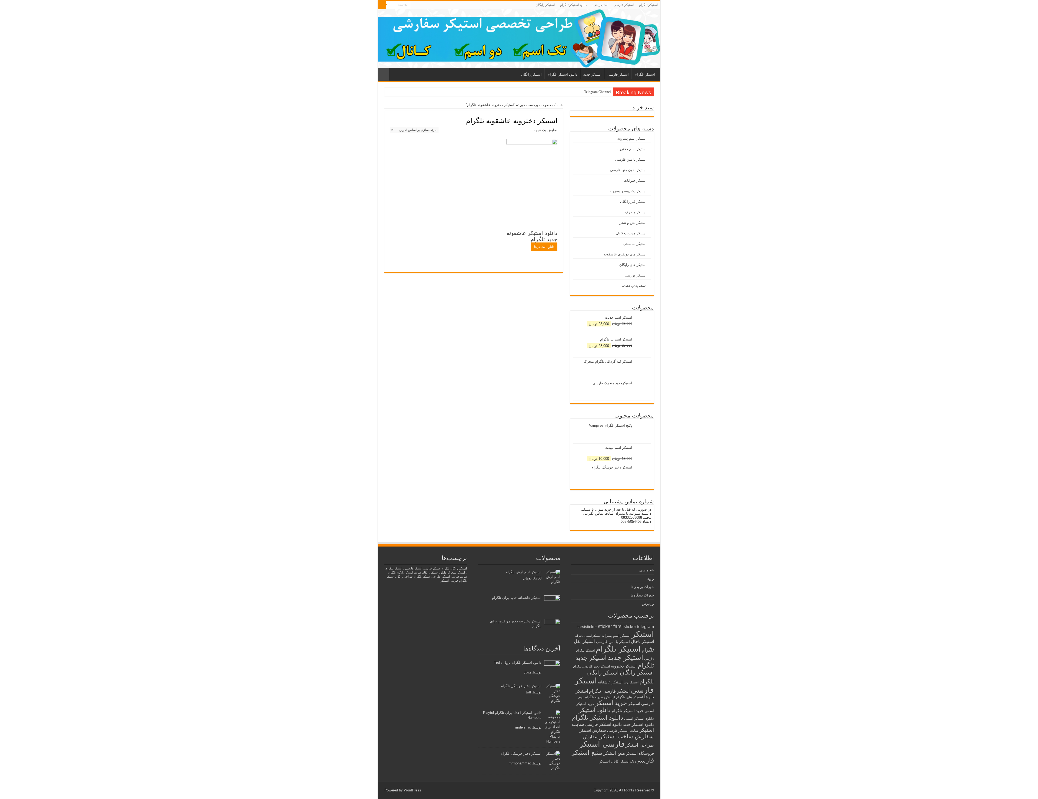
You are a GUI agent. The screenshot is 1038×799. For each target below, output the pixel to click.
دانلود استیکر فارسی (603, 724)
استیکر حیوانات (635, 180)
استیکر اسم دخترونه (632, 149)
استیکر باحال (642, 641)
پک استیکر (627, 761)
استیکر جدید (600, 5)
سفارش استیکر (593, 730)
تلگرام (589, 697)
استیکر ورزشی (636, 275)
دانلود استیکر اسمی (639, 718)
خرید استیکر (611, 702)
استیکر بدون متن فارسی (628, 170)
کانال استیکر (609, 761)
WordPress (412, 790)
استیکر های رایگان (633, 265)
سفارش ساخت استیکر (627, 736)
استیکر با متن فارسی (631, 159)
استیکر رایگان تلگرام (454, 568)
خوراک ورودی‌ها (642, 587)
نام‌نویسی (646, 570)
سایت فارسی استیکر (454, 576)
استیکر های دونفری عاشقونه (625, 254)
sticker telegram (639, 626)
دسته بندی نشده (634, 286)
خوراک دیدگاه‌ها (642, 595)
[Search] (382, 5)
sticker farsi (610, 626)
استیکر (643, 634)
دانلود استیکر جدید (638, 724)
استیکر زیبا (631, 682)
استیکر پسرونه (605, 697)
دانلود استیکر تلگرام (573, 5)
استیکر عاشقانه (610, 682)
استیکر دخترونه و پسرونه (628, 191)
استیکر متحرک (636, 212)
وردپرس (648, 604)
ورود (650, 579)
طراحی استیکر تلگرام (427, 576)
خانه (560, 105)
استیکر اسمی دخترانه (588, 635)
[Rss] (414, 5)
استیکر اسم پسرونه (632, 138)
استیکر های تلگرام (629, 697)
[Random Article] (383, 74)
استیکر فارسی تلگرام (609, 691)
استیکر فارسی (624, 5)
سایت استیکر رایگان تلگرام (404, 572)
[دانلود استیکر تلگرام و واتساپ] (519, 38)
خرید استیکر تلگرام (628, 710)
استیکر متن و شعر (633, 223)
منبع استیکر (614, 753)
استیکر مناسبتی (635, 244)
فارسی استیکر (601, 744)
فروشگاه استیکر (640, 753)
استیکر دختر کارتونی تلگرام (591, 666)
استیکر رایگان (545, 5)
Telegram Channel (597, 92)
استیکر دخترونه (624, 666)
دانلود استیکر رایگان (434, 572)
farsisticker (587, 626)
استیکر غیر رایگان (633, 202)
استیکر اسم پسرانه (616, 635)
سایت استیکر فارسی (622, 731)
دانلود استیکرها (544, 247)
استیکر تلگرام (648, 5)
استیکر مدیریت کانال (631, 233)
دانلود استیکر (595, 710)
